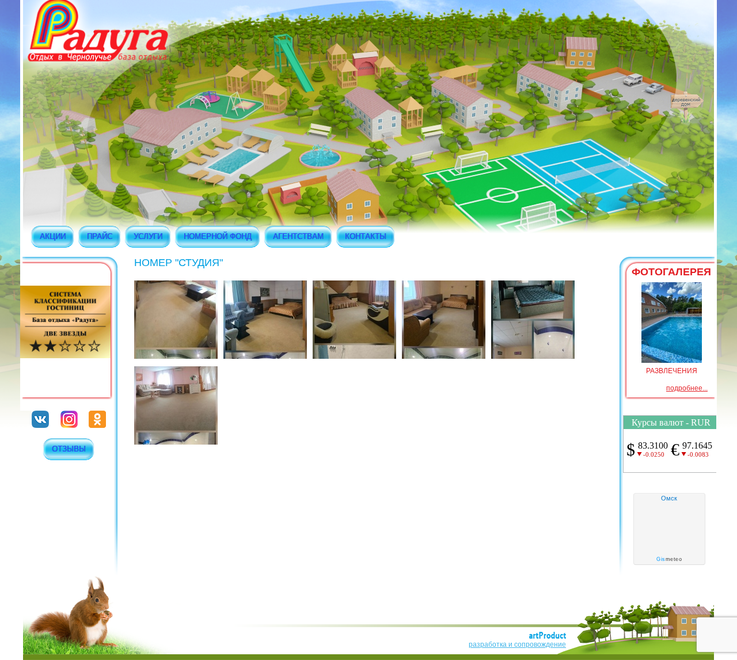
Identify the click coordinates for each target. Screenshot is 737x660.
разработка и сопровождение (517, 644)
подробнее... (687, 388)
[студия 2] (176, 356)
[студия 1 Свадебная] (176, 442)
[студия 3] (265, 356)
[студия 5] (354, 356)
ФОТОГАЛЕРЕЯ (671, 272)
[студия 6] (443, 356)
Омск (669, 498)
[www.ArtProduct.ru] (547, 636)
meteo (669, 559)
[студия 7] (533, 356)
